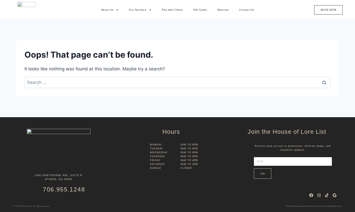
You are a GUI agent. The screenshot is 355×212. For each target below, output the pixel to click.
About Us (107, 9)
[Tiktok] (327, 195)
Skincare (223, 9)
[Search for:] (177, 82)
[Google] (334, 195)
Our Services (137, 9)
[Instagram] (319, 195)
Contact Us (246, 9)
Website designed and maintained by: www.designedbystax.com (314, 206)
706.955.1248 (64, 189)
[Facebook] (311, 195)
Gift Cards (200, 9)
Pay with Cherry (172, 9)
